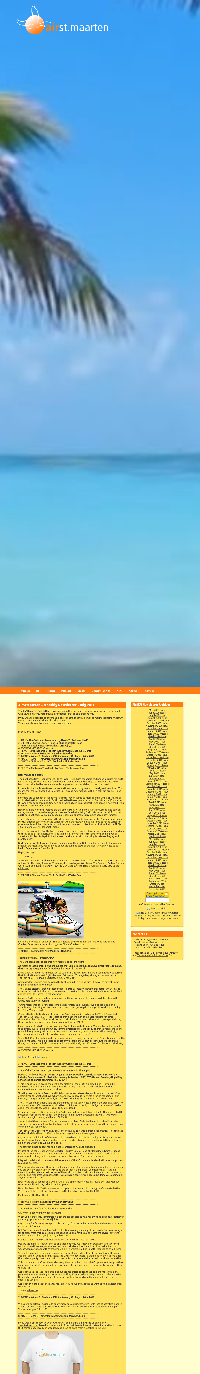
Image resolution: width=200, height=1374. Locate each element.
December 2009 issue (157, 728)
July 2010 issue (157, 747)
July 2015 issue (157, 876)
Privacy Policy (170, 952)
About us (134, 690)
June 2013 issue (157, 810)
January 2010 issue (157, 731)
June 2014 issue (157, 841)
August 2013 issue (157, 815)
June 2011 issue (157, 776)
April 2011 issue (157, 770)
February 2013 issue (157, 799)
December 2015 (157, 889)
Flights (38, 690)
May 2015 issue (157, 870)
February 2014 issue (157, 831)
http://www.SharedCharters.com (67, 944)
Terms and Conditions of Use (152, 955)
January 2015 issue (157, 860)
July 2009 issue (157, 715)
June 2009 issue (157, 712)
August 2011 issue (157, 781)
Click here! (23, 868)
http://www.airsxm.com (155, 939)
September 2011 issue (157, 783)
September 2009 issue (157, 720)
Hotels (51, 690)
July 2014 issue (157, 844)
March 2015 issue (157, 865)
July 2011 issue (157, 778)
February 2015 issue (157, 862)
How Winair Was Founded (69, 1306)
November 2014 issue (157, 855)
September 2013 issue (157, 818)
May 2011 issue (157, 773)
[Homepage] (62, 19)
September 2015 (157, 881)
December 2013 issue (157, 826)
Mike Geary (32, 1290)
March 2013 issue (157, 802)
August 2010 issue (157, 749)
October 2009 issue (157, 723)
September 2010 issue (157, 752)
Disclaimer (156, 952)
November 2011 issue (157, 789)
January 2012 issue (157, 794)
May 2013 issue (157, 807)
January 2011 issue (157, 762)
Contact (149, 690)
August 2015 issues (157, 878)
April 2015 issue (157, 868)
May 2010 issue (157, 741)
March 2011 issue (157, 768)
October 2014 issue (157, 852)
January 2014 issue (157, 828)
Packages (66, 690)
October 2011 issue (157, 786)
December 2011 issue (157, 791)
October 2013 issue (157, 820)
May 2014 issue (157, 839)
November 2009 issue (157, 726)
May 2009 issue (157, 710)
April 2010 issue (157, 739)
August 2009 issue (157, 718)
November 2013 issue (157, 823)
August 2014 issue (157, 847)
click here (68, 717)
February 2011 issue (157, 765)
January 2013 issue (157, 797)
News (120, 690)
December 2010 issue (157, 760)
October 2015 (157, 884)
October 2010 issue (157, 754)
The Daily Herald (40, 1195)
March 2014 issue (157, 833)
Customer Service (101, 690)
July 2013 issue (157, 812)
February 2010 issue (157, 733)
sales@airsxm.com (28, 1325)
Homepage (24, 690)
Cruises (82, 690)
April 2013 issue (157, 805)
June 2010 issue (157, 744)
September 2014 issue (157, 849)
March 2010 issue (157, 736)
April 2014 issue (157, 836)
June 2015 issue (157, 873)
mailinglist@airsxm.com (107, 717)
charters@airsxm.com (152, 942)
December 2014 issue (157, 857)
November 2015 (157, 886)
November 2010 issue (157, 757)
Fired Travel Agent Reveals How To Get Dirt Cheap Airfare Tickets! (68, 860)
